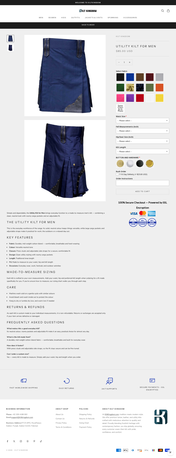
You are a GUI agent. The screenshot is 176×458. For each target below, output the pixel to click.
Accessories (130, 18)
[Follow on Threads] (27, 441)
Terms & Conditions (64, 427)
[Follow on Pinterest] (34, 441)
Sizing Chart (84, 423)
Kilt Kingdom (123, 36)
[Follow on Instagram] (21, 441)
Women (52, 18)
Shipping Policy (85, 414)
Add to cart (142, 191)
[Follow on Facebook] (7, 441)
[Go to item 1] (10, 38)
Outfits (75, 18)
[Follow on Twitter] (14, 441)
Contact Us (60, 418)
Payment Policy (85, 427)
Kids (63, 18)
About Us (59, 414)
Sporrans (113, 18)
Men (41, 18)
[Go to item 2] (10, 47)
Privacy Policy (61, 423)
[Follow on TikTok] (41, 441)
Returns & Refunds (87, 418)
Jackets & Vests (94, 18)
